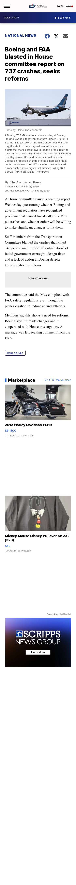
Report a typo (15, 352)
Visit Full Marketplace (58, 380)
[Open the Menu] (7, 6)
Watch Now (64, 6)
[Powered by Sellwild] (65, 614)
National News (20, 35)
